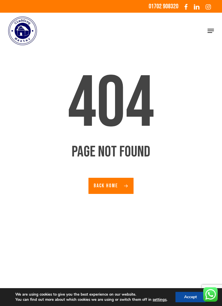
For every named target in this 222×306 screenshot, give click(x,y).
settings (159, 299)
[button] (211, 31)
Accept (190, 297)
